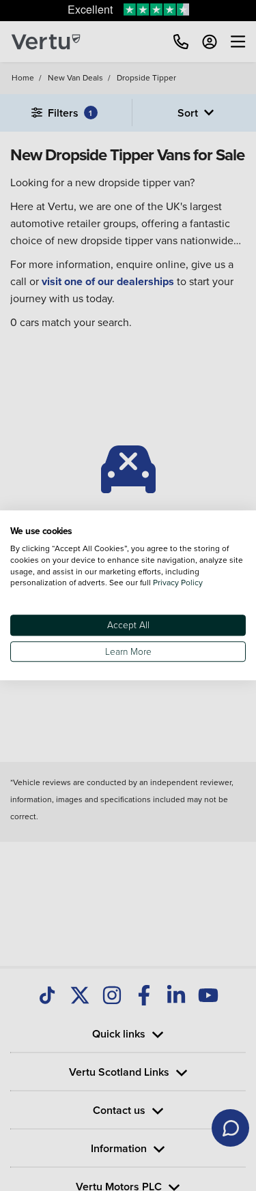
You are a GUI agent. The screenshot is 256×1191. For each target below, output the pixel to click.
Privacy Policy (178, 583)
